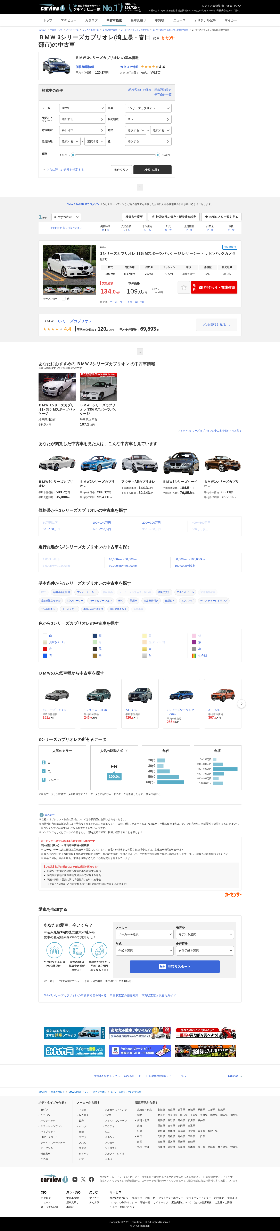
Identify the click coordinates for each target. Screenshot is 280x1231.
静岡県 (181, 1125)
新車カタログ (58, 1092)
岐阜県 (171, 1125)
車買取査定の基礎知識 (124, 995)
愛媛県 (181, 1141)
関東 (139, 1115)
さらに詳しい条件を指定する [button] (65, 169)
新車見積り (138, 20)
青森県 (171, 1109)
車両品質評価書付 (93, 609)
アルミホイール (185, 592)
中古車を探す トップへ (107, 1076)
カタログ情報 (129, 67)
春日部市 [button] (67, 130)
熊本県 (191, 1147)
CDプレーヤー (75, 600)
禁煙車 (133, 600)
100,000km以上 (185, 565)
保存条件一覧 (163, 94)
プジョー (110, 1142)
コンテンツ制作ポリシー (123, 1202)
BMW (108, 1115)
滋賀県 (191, 1131)
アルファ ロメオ (114, 1153)
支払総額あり (48, 609)
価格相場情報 (85, 67)
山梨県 (234, 1115)
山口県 (201, 1136)
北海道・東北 (144, 1109)
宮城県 (191, 1109)
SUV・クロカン (49, 1137)
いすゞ (82, 1159)
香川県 (171, 1141)
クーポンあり (69, 609)
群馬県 (224, 1115)
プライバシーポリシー (170, 1198)
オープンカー (48, 1148)
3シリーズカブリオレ (74, 321)
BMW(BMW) (75, 1092)
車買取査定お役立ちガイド (158, 995)
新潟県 (161, 1120)
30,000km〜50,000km (123, 565)
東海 (139, 1125)
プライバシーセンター (198, 1198)
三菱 (81, 1131)
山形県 (211, 1109)
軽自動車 (45, 1153)
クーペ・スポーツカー (53, 1142)
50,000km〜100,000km (190, 559)
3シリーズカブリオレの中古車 (135, 30)
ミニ (107, 1131)
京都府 (181, 1131)
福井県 (201, 1120)
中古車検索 (114, 20)
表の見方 (50, 815)
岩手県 (181, 1109)
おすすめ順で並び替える (67, 227)
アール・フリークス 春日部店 (127, 302)
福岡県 (161, 1147)
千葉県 (194, 1115)
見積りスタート (179, 966)
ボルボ (108, 1159)
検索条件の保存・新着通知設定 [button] (176, 216)
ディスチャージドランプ (213, 600)
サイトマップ (160, 1202)
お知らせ (150, 1198)
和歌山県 (213, 1131)
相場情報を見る (214, 324)
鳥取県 (161, 1136)
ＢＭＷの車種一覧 (90, 30)
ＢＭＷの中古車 (110, 30)
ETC (120, 600)
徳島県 (161, 1141)
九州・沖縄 (143, 1147)
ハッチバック (48, 1120)
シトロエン (111, 1148)
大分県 (201, 1147)
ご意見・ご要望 (223, 1202)
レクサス (84, 1115)
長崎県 (181, 1147)
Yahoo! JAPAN (233, 5)
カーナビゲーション (101, 600)
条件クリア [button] (121, 169)
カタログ (91, 20)
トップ (47, 20)
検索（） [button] (152, 169)
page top (233, 1076)
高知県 (191, 1141)
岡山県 (181, 1136)
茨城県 (204, 1115)
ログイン (207, 5)
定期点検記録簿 (61, 592)
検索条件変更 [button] (134, 216)
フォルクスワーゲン (116, 1120)
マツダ (82, 1137)
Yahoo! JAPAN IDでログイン (83, 204)
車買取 (159, 20)
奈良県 (201, 1131)
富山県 (181, 1120)
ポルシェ (110, 1137)
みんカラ (94, 1202)
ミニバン (45, 1115)
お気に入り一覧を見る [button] (223, 216)
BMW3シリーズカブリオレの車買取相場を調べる (75, 995)
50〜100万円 (51, 529)
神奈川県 (173, 1115)
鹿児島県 (223, 1147)
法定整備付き (151, 600)
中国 (139, 1136)
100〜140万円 (101, 522)
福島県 (221, 1109)
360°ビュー (68, 20)
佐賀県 (171, 1147)
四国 (139, 1141)
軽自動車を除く (118, 609)
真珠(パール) (57, 642)
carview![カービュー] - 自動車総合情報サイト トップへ (155, 1076)
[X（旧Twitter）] (83, 1179)
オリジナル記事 (205, 20)
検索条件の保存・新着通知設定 (151, 89)
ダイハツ (84, 1153)
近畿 (139, 1131)
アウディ (110, 1126)
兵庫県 (171, 1131)
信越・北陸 (143, 1120)
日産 (81, 1120)
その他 (202, 655)
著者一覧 (145, 1202)
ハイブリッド (48, 1131)
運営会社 (137, 1198)
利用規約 (219, 1198)
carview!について (119, 1198)
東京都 (161, 1115)
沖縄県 (234, 1147)
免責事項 (232, 1198)
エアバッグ (187, 600)
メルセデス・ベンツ (116, 1109)
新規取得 (218, 5)
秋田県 (201, 1109)
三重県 (191, 1125)
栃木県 (214, 1115)
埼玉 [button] (130, 119)
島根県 (171, 1136)
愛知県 (161, 1125)
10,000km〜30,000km (123, 559)
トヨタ (82, 1109)
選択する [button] (67, 119)
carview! (42, 30)
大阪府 (161, 1131)
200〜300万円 (151, 522)
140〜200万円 (101, 529)
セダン (44, 1109)
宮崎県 (211, 1147)
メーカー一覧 (72, 30)
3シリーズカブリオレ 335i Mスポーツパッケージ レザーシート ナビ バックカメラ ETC (168, 256)
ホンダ (82, 1126)
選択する (133, 141)
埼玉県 (184, 1115)
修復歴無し (164, 592)
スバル (82, 1142)
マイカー (231, 20)
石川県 (191, 1120)
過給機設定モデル (50, 600)
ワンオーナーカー (86, 592)
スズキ (82, 1148)
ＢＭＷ (48, 321)
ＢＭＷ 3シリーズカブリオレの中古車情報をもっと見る (210, 430)
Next (241, 703)
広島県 (191, 1136)
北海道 (161, 1109)
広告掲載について (181, 1202)
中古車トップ (56, 30)
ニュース (179, 20)
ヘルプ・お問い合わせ (122, 1207)
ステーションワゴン (52, 1126)
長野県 (171, 1120)
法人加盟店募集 (203, 1202)
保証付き (170, 600)
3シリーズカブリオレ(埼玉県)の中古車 (170, 30)
